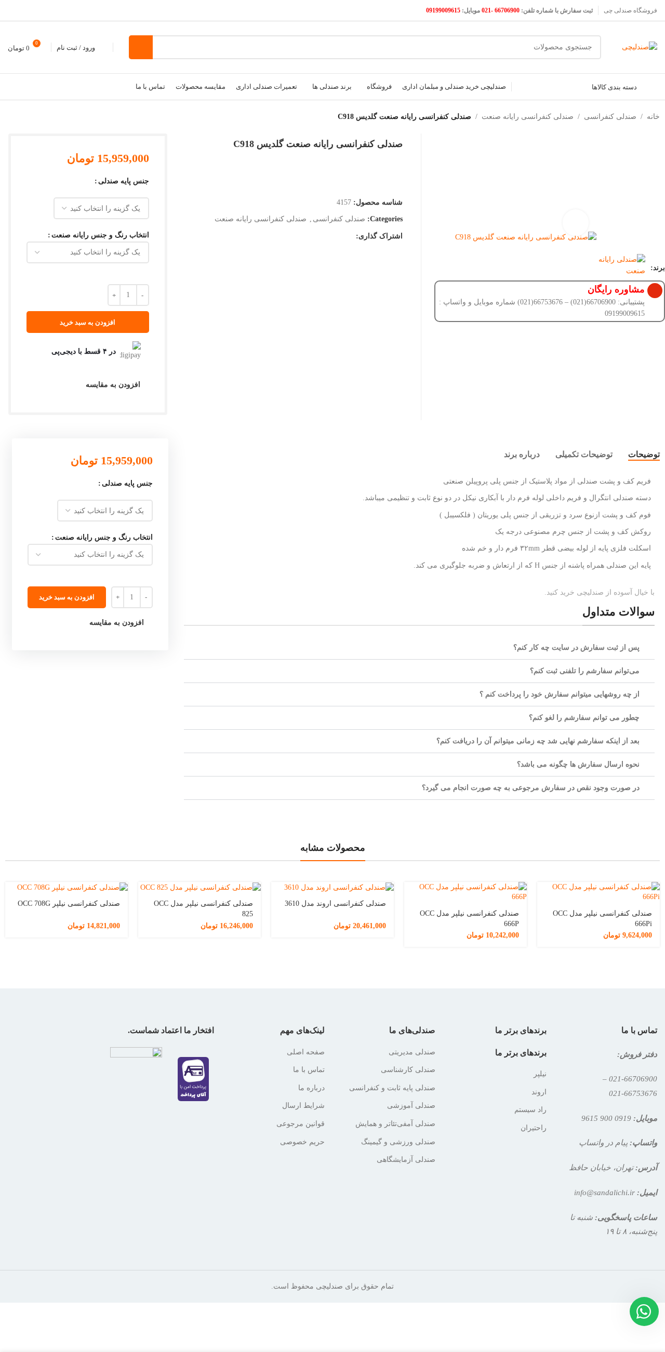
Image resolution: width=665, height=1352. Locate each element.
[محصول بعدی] (6, 117)
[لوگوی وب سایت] (639, 46)
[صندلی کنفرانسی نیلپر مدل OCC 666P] (465, 892)
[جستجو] (141, 47)
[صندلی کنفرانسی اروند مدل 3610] (332, 887)
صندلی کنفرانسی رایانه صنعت (528, 117)
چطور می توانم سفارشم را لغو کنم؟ (584, 717)
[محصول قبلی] (31, 117)
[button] (419, 648)
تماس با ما (309, 1070)
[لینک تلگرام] (336, 236)
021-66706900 (633, 1078)
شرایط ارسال (303, 1105)
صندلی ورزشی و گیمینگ (398, 1142)
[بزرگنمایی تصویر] (576, 222)
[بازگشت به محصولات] (18, 117)
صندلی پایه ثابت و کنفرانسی (392, 1088)
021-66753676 (633, 1093)
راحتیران (534, 1128)
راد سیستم (530, 1110)
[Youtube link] (14, 10)
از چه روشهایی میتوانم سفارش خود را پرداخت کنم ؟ (560, 694)
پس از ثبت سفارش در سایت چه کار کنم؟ (576, 647)
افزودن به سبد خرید (87, 322)
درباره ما (311, 1088)
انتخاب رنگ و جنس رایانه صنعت (100, 235)
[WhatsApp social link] (349, 236)
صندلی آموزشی (411, 1105)
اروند (539, 1092)
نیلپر (540, 1074)
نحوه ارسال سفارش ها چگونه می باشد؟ (578, 764)
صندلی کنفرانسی (610, 117)
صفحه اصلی (306, 1052)
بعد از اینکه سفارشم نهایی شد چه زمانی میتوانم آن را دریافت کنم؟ (538, 741)
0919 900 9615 (606, 1118)
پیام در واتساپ (603, 1142)
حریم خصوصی (302, 1142)
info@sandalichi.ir (604, 1192)
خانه (653, 117)
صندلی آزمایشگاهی (406, 1159)
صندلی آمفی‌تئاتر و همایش (395, 1124)
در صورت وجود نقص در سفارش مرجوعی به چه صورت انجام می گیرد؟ (531, 788)
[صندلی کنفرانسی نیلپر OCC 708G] (66, 887)
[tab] (644, 454)
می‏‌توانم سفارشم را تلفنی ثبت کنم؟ (585, 671)
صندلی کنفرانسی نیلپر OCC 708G (69, 903)
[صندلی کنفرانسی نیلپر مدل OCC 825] (199, 887)
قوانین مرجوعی (300, 1124)
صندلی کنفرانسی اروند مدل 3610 (335, 903)
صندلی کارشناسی (408, 1070)
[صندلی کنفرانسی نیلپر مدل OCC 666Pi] (598, 892)
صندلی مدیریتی (412, 1052)
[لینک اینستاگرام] (27, 10)
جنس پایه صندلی (123, 181)
